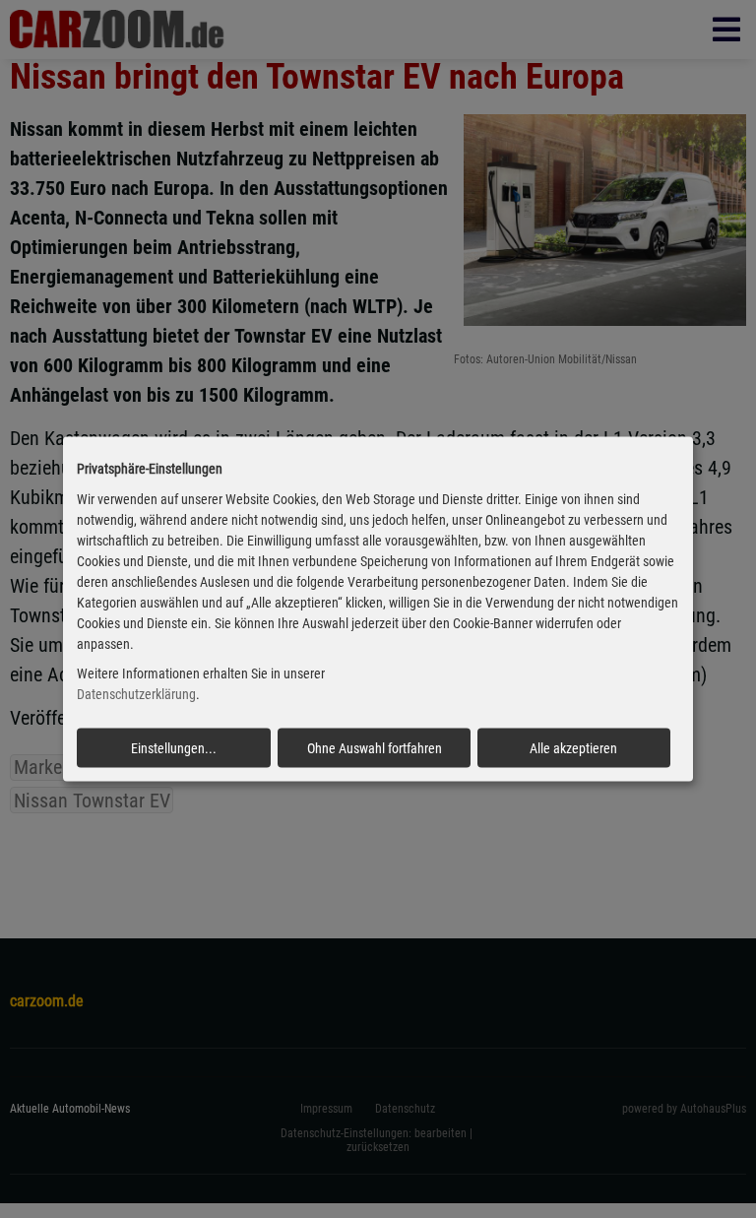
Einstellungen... (174, 748)
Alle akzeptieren (573, 748)
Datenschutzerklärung (136, 694)
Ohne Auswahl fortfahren (374, 748)
